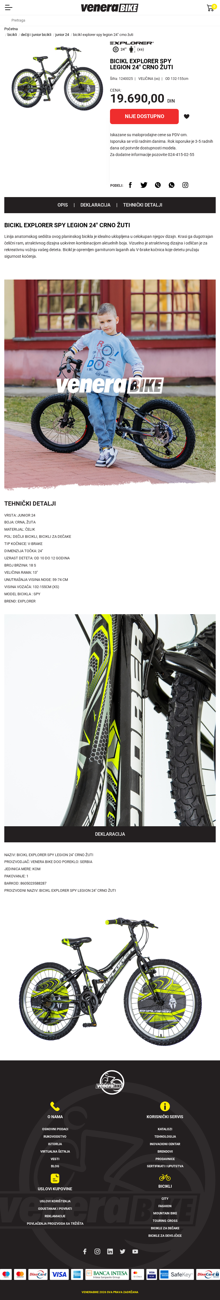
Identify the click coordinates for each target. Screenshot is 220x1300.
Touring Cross (165, 1221)
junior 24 (62, 34)
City (165, 1199)
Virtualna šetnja (55, 1151)
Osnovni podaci (55, 1129)
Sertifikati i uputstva (165, 1166)
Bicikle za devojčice (165, 1236)
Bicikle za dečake (165, 1228)
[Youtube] (135, 1251)
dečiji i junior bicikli (36, 34)
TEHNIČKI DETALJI (142, 205)
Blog (55, 1166)
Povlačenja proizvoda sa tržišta (55, 1224)
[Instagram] (97, 1251)
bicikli (12, 34)
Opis (63, 205)
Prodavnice (165, 1159)
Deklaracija (95, 205)
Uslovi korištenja (55, 1201)
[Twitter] (122, 1251)
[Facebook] (85, 1251)
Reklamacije (55, 1216)
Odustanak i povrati (55, 1209)
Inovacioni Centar (165, 1144)
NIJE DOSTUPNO (144, 116)
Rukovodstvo (55, 1137)
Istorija (55, 1144)
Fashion (165, 1206)
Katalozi (165, 1129)
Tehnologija (165, 1137)
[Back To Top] (204, 1284)
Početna (11, 29)
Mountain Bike (165, 1213)
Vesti (55, 1159)
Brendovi (165, 1151)
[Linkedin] (110, 1251)
